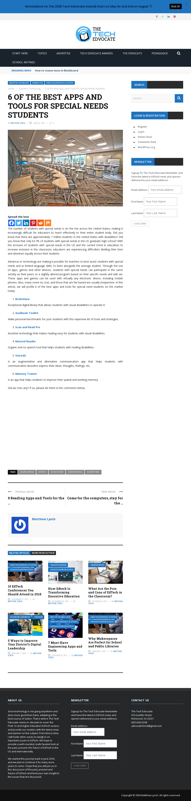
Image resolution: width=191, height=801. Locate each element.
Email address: (139, 189)
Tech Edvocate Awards (96, 53)
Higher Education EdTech (21, 569)
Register (142, 126)
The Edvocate (132, 53)
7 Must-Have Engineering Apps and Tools (65, 646)
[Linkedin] (26, 223)
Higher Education (58, 565)
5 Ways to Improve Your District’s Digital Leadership (24, 644)
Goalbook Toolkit (26, 313)
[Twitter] (18, 223)
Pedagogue (160, 53)
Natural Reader (25, 341)
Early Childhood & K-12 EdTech (59, 83)
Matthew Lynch (18, 123)
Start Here (20, 53)
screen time (93, 472)
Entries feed (145, 137)
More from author (43, 553)
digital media (27, 472)
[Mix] (48, 223)
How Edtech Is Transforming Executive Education (64, 592)
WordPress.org (146, 147)
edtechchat (57, 472)
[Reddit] (40, 223)
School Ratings (23, 62)
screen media (75, 472)
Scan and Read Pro (27, 327)
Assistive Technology (19, 83)
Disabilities (37, 83)
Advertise (63, 53)
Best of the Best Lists (60, 617)
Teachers (38, 617)
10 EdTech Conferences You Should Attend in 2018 (24, 590)
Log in (141, 131)
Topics (42, 53)
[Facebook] (11, 223)
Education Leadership (20, 617)
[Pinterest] (33, 223)
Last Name (137, 213)
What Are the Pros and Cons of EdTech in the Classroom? (105, 592)
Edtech (42, 472)
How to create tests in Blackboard (56, 70)
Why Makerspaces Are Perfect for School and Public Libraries (105, 642)
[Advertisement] (65, 436)
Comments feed (147, 142)
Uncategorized (97, 565)
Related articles (19, 553)
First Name (137, 201)
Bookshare (22, 299)
